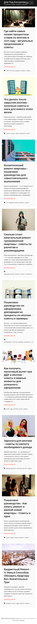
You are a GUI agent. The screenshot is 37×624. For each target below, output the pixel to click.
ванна (8, 537)
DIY (7, 202)
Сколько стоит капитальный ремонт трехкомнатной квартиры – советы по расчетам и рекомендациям (18, 242)
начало (16, 537)
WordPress (32, 618)
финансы (23, 133)
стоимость (28, 274)
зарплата (13, 468)
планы (12, 133)
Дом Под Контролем (15, 2)
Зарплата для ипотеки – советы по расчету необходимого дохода (18, 444)
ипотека (12, 71)
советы (23, 71)
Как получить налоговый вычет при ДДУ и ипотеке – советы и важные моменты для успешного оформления (18, 378)
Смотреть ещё (9, 67)
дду (11, 409)
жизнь (8, 133)
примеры (21, 342)
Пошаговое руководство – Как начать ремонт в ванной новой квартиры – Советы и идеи (17, 508)
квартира (11, 202)
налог (20, 409)
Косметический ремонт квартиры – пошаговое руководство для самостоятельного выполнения (16, 173)
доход (8, 468)
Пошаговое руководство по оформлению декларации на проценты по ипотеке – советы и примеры (18, 310)
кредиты (17, 71)
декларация (8, 342)
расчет (12, 274)
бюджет (8, 603)
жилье (14, 603)
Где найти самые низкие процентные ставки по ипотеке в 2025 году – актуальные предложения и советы (18, 39)
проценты (27, 342)
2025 (7, 71)
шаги (28, 133)
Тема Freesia (25, 618)
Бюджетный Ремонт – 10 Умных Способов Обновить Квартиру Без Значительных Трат (17, 576)
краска (17, 202)
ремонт (22, 202)
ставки (28, 71)
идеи (12, 537)
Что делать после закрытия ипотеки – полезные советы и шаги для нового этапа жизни (18, 106)
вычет (8, 409)
